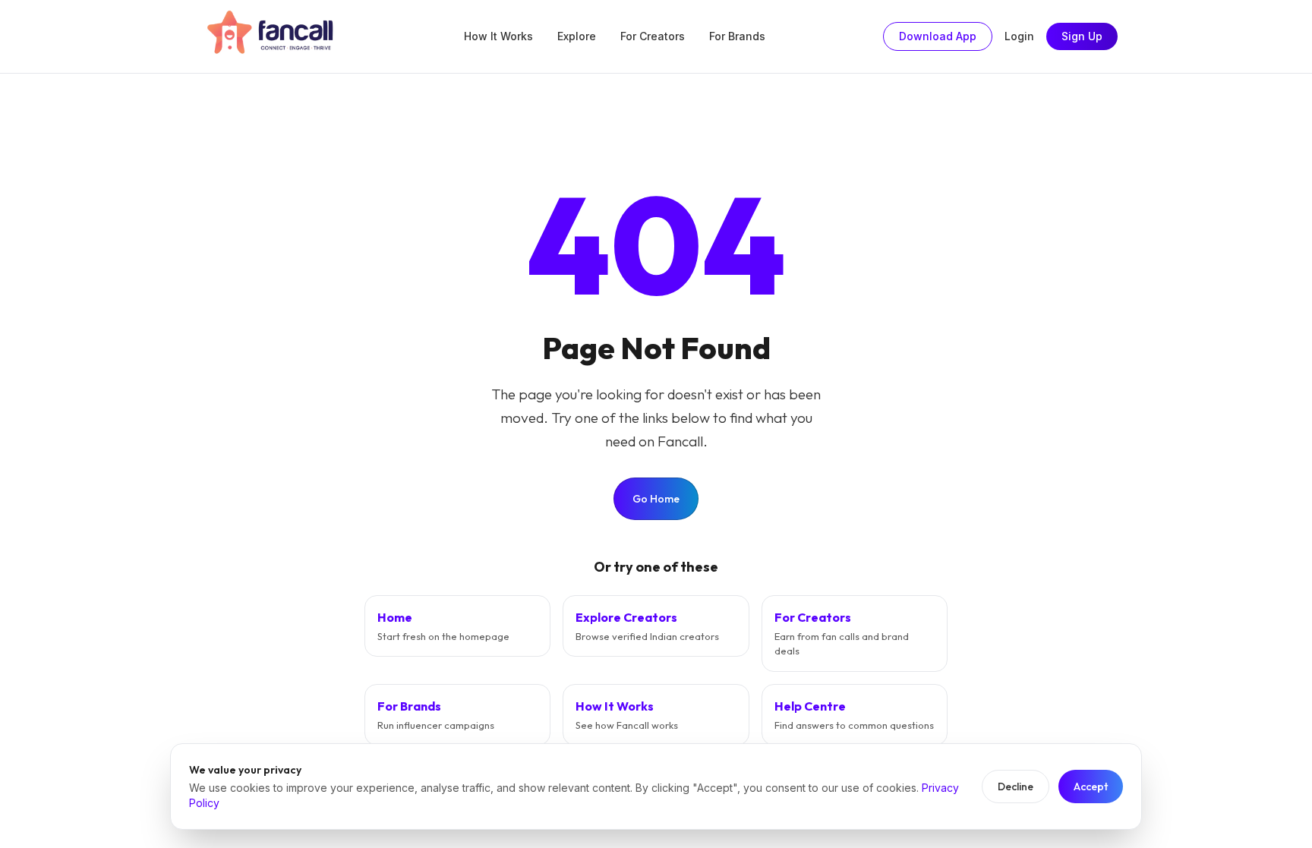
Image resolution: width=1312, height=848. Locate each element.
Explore (576, 36)
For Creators (652, 36)
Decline (1015, 786)
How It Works (498, 36)
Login (1019, 36)
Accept (1091, 786)
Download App (937, 36)
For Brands (737, 36)
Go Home (656, 499)
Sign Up (1081, 36)
